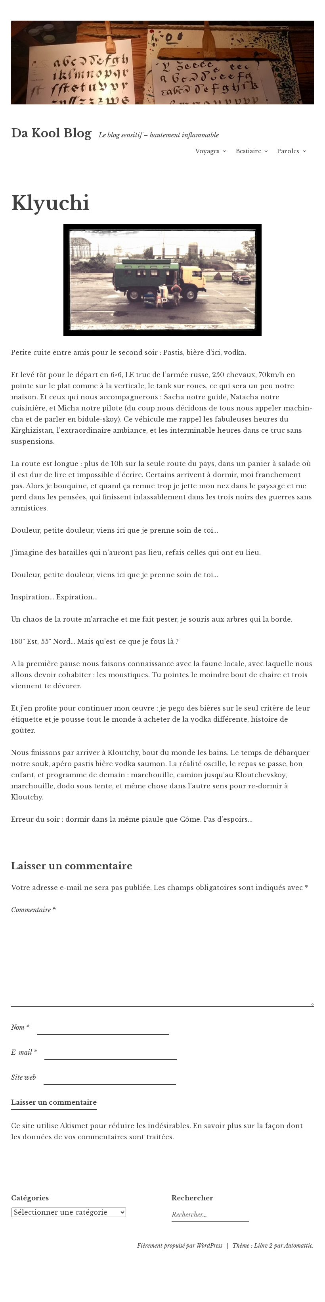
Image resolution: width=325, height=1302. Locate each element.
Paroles (288, 151)
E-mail (24, 1052)
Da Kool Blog (51, 133)
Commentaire (33, 910)
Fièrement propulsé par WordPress (179, 1245)
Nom (20, 1027)
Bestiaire (248, 151)
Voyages (207, 151)
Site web (23, 1077)
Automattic (298, 1245)
